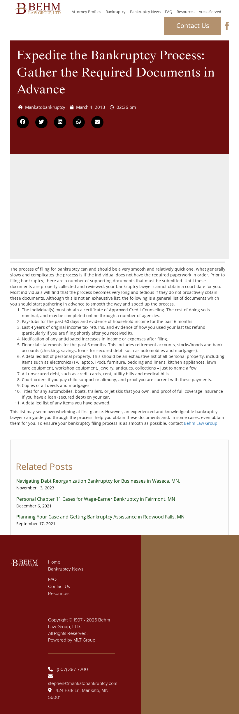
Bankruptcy (116, 11)
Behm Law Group (200, 423)
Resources (185, 11)
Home (54, 562)
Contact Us (192, 25)
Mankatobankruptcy (45, 107)
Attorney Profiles (86, 11)
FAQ (168, 11)
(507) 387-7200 (72, 669)
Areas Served (210, 11)
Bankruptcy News (145, 11)
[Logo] (38, 9)
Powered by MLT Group (71, 640)
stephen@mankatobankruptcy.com (82, 683)
